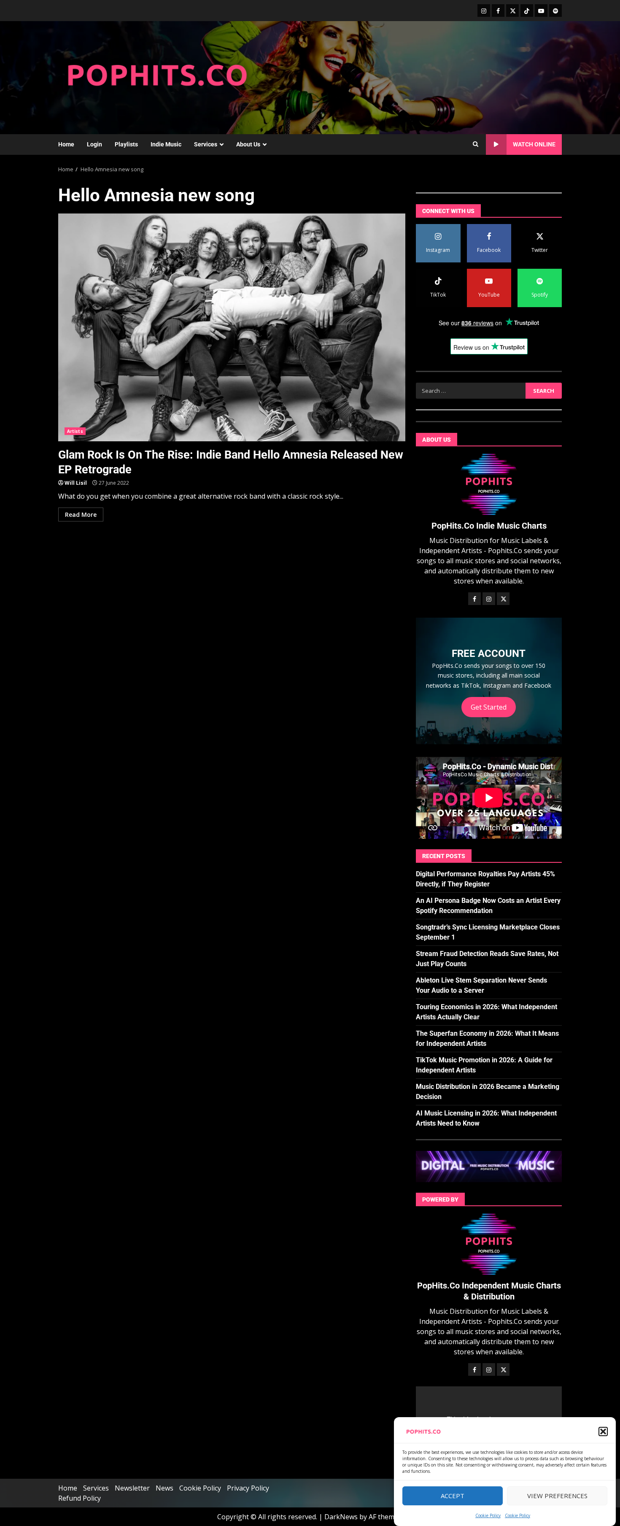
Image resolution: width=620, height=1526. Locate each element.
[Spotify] (555, 10)
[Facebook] (498, 10)
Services (205, 144)
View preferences (557, 1496)
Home (66, 144)
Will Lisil (76, 482)
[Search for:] (470, 391)
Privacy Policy (248, 1488)
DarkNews (341, 1516)
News (164, 1488)
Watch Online (534, 144)
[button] (603, 1431)
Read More (81, 514)
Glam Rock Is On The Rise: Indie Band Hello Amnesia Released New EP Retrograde (231, 327)
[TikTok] (526, 10)
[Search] (475, 144)
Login (94, 144)
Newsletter (132, 1488)
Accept (452, 1496)
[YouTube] (541, 10)
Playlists (126, 144)
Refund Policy (79, 1498)
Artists (75, 431)
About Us (248, 144)
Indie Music (166, 144)
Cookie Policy (488, 1515)
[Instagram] (483, 10)
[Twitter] (512, 10)
